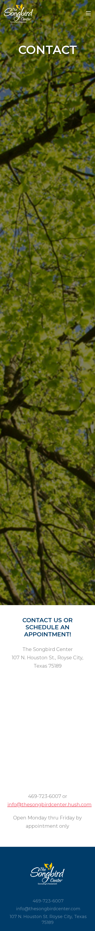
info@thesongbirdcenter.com (48, 908)
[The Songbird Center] (18, 13)
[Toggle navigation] (88, 13)
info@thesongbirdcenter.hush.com (49, 804)
